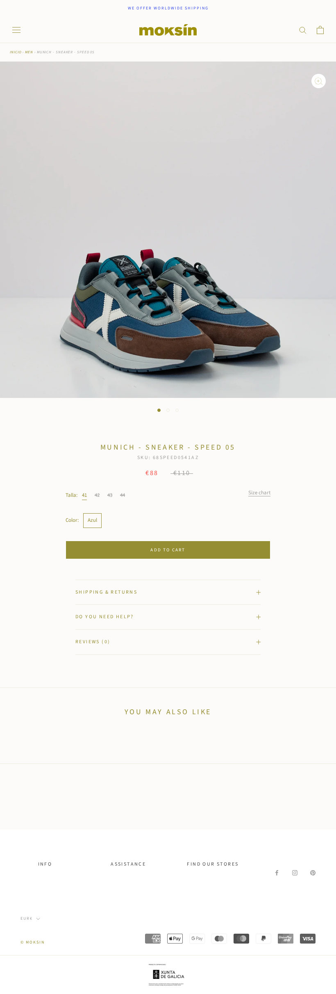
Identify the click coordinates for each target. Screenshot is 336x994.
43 (109, 495)
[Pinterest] (313, 872)
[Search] (302, 29)
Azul (92, 520)
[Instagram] (294, 872)
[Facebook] (276, 872)
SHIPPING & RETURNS (106, 592)
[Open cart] (320, 30)
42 (97, 495)
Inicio (15, 52)
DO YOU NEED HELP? (104, 616)
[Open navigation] (16, 30)
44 (122, 495)
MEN (29, 52)
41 (84, 495)
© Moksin (32, 942)
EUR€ (26, 918)
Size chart (259, 492)
